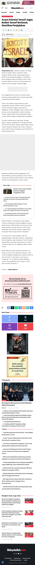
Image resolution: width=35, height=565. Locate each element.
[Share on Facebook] (6, 30)
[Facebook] (9, 318)
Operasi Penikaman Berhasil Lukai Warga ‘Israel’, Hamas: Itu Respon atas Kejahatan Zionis (16, 451)
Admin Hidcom (9, 34)
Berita (4, 400)
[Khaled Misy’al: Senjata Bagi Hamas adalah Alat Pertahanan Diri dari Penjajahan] (29, 534)
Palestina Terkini (7, 16)
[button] (3, 8)
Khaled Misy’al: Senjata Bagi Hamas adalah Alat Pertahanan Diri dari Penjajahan (12, 535)
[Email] (16, 30)
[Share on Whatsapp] (11, 30)
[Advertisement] (17, 89)
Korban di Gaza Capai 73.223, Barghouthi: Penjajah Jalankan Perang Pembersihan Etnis (16, 199)
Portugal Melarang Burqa (12, 421)
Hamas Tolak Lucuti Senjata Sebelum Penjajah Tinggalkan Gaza (22, 190)
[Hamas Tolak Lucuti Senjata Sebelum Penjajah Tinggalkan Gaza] (7, 191)
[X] (25, 318)
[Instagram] (9, 327)
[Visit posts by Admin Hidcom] (3, 35)
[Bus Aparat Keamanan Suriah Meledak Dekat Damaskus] (17, 391)
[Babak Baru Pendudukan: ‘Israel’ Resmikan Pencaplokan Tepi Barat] (29, 524)
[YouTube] (18, 554)
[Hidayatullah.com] (17, 8)
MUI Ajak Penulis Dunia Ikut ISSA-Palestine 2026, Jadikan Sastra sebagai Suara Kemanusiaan (17, 481)
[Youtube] (25, 327)
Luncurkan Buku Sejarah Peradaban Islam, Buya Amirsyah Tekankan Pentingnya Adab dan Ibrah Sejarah (17, 417)
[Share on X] (8, 30)
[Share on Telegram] (13, 30)
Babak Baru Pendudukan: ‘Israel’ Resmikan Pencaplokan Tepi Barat (12, 524)
